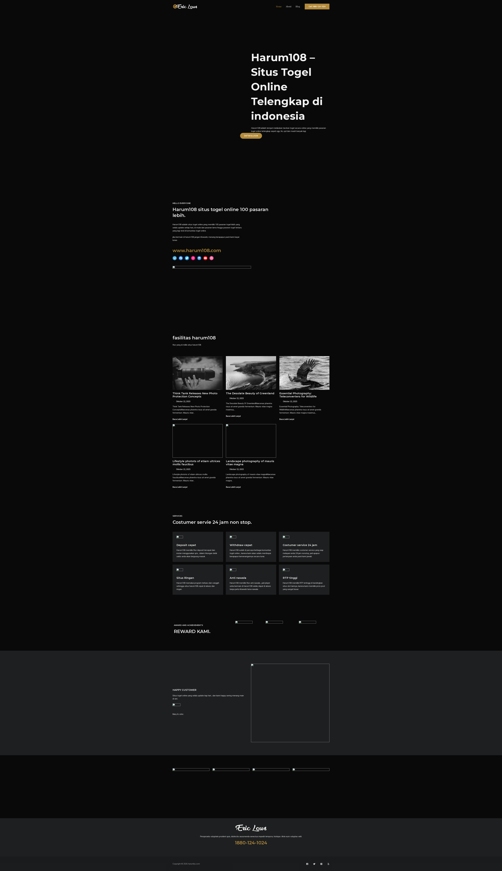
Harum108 (255, 128)
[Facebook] (307, 864)
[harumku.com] (185, 6)
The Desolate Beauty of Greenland (250, 393)
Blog (298, 6)
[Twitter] (314, 864)
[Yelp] (328, 864)
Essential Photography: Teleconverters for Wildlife (298, 395)
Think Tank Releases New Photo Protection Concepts (195, 395)
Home (279, 6)
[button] (317, 6)
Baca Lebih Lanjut (180, 419)
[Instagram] (321, 864)
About (288, 6)
